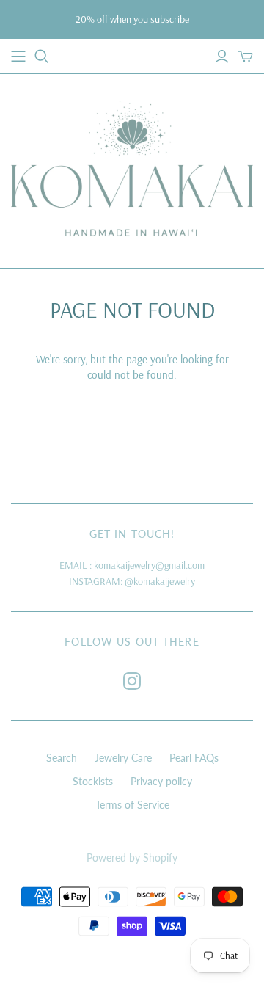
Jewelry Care (123, 757)
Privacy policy (161, 781)
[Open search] (41, 56)
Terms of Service (132, 804)
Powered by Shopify (132, 857)
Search (61, 757)
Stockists (93, 781)
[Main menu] (18, 56)
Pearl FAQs (194, 757)
